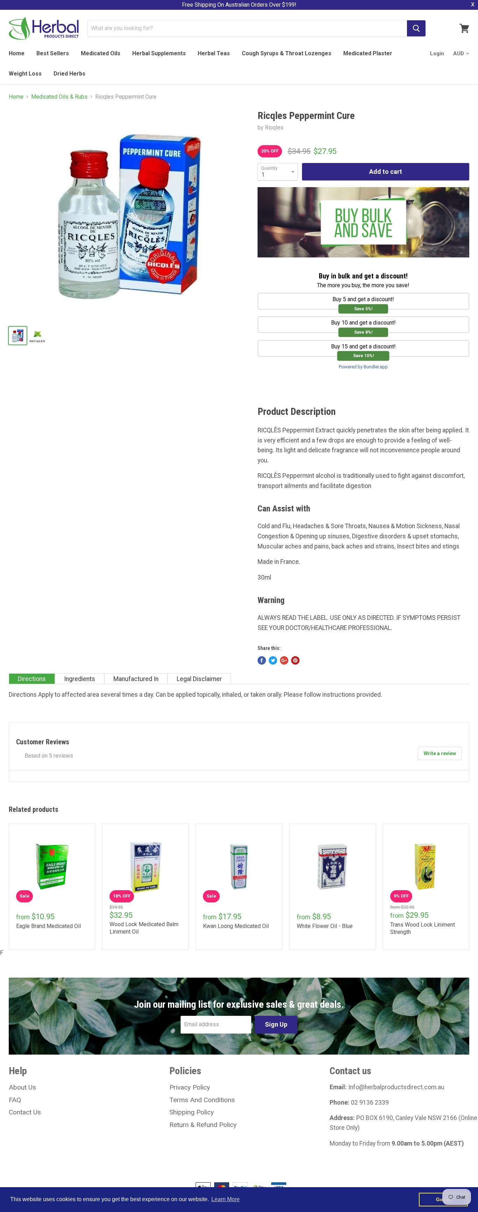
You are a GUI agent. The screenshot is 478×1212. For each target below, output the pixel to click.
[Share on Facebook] (262, 660)
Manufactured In (136, 678)
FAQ (15, 1100)
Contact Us (25, 1112)
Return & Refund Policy (203, 1125)
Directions (32, 678)
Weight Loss (25, 73)
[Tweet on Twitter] (273, 660)
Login (437, 53)
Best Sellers (52, 53)
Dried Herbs (69, 73)
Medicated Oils (100, 53)
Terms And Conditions (202, 1100)
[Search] (416, 28)
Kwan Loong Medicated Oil (236, 926)
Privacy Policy (189, 1087)
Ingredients (79, 678)
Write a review (440, 753)
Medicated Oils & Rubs (59, 97)
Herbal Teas (214, 53)
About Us (22, 1087)
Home (16, 53)
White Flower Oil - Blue (325, 926)
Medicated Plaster (367, 53)
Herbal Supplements (159, 53)
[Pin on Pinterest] (295, 660)
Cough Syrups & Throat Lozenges (286, 53)
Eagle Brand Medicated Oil (48, 926)
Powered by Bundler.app (363, 366)
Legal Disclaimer (199, 678)
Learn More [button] (225, 1199)
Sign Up (276, 1024)
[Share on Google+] (284, 660)
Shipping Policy (191, 1112)
